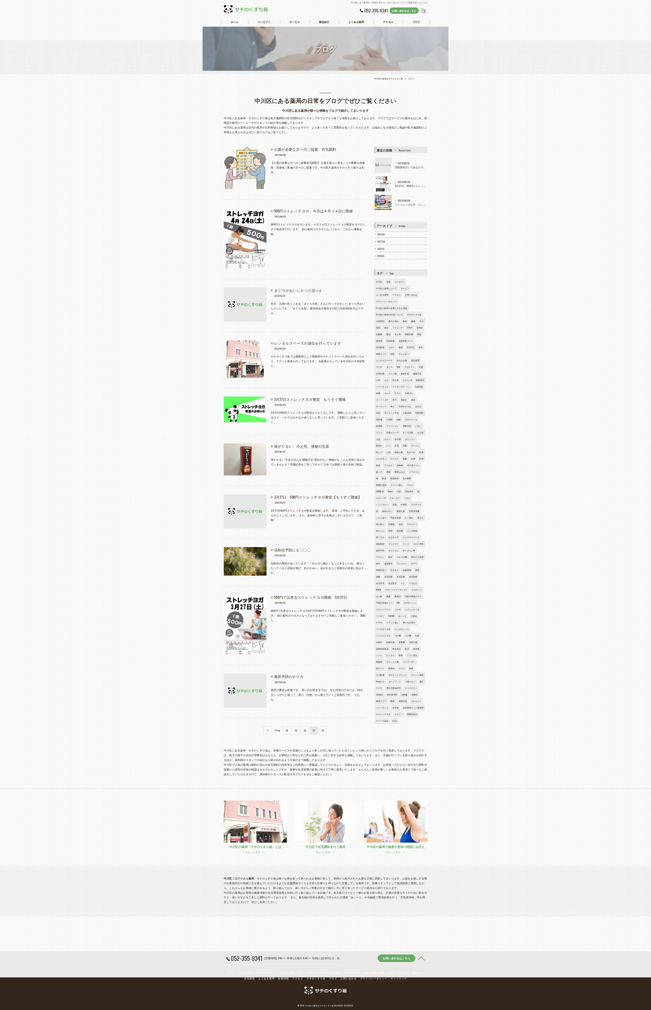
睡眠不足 (417, 373)
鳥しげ (379, 452)
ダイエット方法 (391, 412)
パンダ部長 (412, 530)
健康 (413, 321)
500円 (409, 327)
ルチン (387, 439)
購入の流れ (393, 321)
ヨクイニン (410, 439)
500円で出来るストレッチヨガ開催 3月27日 (310, 597)
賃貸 (413, 399)
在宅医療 (380, 373)
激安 (401, 347)
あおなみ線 (402, 360)
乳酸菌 (379, 334)
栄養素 (402, 642)
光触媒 (404, 694)
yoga (399, 419)
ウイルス (388, 465)
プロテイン (409, 366)
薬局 (388, 281)
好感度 (379, 425)
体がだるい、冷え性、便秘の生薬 (301, 446)
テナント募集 (417, 674)
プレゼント (416, 701)
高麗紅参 (409, 334)
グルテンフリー (383, 609)
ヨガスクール (411, 419)
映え (392, 406)
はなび (418, 406)
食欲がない (387, 511)
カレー (387, 393)
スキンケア (395, 498)
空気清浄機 (414, 511)
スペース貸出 (382, 720)
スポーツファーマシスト (396, 589)
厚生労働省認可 (393, 687)
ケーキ (379, 687)
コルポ (398, 609)
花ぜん (420, 517)
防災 (407, 648)
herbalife (419, 386)
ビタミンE (407, 380)
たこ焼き (409, 517)
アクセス (396, 294)
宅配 (405, 445)
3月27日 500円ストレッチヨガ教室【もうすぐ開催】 (318, 497)
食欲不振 (405, 373)
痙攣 (390, 530)
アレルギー (404, 353)
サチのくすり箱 (414, 314)
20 (304, 730)
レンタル (390, 655)
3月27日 (410, 347)
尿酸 (378, 576)
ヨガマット (417, 589)
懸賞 (392, 701)
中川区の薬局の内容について (389, 314)
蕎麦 (388, 596)
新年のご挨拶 (417, 556)
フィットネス (382, 399)
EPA (398, 602)
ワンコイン (402, 563)
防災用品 (396, 648)
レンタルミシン (402, 629)
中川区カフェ (413, 465)
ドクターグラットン (401, 386)
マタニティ (412, 524)
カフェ (402, 668)
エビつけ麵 (402, 556)
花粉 (392, 353)
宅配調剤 (419, 412)
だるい (418, 425)
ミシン (379, 655)
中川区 (379, 281)
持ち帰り (380, 524)
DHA (398, 366)
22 (322, 730)
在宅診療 (388, 576)
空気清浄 (409, 491)
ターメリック (395, 681)
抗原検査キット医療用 (413, 707)
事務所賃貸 (381, 484)
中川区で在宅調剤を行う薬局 (322, 972)
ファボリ (380, 615)
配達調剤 (394, 478)
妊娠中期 (390, 642)
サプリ (414, 563)
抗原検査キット (406, 340)
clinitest (379, 694)
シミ (388, 445)
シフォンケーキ (412, 609)
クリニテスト (411, 687)
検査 (421, 347)
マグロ (379, 366)
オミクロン (393, 550)
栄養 (378, 393)
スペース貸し (396, 484)
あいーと (402, 615)
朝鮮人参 (398, 452)
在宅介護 (413, 642)
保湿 (401, 524)
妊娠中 (379, 642)
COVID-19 (380, 491)
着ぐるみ (380, 537)
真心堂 (395, 380)
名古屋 (397, 439)
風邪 (378, 327)
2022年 (381, 241)
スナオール (416, 504)
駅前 (401, 655)
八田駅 (389, 419)
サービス (405, 288)
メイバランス (382, 707)
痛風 (417, 569)
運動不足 (407, 425)
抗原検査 (390, 340)
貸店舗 (379, 419)
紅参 (417, 635)
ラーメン (415, 445)
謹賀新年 (388, 563)
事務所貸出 (412, 714)
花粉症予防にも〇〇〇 (292, 549)
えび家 (379, 596)
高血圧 (397, 596)
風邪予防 (380, 550)
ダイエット (381, 406)
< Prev (277, 730)
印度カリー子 (392, 432)
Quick (390, 491)
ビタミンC (381, 498)
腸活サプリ (381, 701)
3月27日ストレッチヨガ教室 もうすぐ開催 (310, 399)
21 (314, 730)
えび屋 (420, 432)
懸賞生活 (403, 701)
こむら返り (381, 517)
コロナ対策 (418, 543)
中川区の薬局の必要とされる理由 (391, 308)
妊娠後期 (407, 569)
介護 (421, 366)
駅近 (390, 556)
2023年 (381, 234)
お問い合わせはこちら (404, 10)
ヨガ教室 (380, 674)
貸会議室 (415, 360)
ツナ (403, 583)
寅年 (378, 563)
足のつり (380, 668)
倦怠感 (379, 340)
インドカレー (382, 504)
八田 (388, 452)
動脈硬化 (420, 380)
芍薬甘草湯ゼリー (413, 596)
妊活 (394, 720)
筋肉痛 (400, 530)
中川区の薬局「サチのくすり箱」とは (279, 972)
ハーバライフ (382, 386)
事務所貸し (381, 569)
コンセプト (399, 281)
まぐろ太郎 (408, 432)
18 (286, 730)
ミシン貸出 (412, 655)
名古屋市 (380, 583)
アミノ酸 (392, 373)
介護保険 (407, 412)
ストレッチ (397, 327)
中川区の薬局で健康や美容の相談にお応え (369, 972)
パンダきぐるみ (383, 629)
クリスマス (393, 543)
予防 (399, 491)
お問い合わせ (411, 294)
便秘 (419, 334)
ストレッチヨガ (383, 714)
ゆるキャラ (393, 537)
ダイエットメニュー (397, 674)
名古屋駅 (407, 478)
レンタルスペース (384, 360)
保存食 (416, 648)
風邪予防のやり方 (288, 676)
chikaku (400, 465)
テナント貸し (392, 622)
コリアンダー (409, 661)
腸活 (388, 334)
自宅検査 (380, 347)
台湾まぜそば (405, 406)
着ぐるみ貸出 (409, 622)
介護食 (414, 615)
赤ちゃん (380, 530)
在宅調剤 (380, 321)
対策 (421, 452)
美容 (405, 321)
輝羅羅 (379, 661)
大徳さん (409, 393)
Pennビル (380, 681)
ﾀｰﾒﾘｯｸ (379, 622)
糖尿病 (391, 668)
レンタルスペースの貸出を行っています (307, 343)
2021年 (381, 249)
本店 (378, 412)
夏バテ (379, 471)
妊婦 (413, 458)
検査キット (381, 353)
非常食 (395, 707)
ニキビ (407, 498)
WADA (378, 589)
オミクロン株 (409, 550)
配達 (384, 478)
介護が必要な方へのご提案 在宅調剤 (305, 149)
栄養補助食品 (382, 648)
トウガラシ (414, 471)
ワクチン (380, 556)
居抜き (404, 399)
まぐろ (389, 366)
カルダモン (381, 458)
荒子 (394, 399)
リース (406, 543)
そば (378, 439)
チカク (397, 393)
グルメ (410, 484)
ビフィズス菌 (392, 661)
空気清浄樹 (392, 694)
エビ (386, 380)
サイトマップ (399, 978)
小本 (378, 380)
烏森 (394, 504)
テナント (399, 714)
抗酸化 (415, 694)
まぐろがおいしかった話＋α (297, 290)
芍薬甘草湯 (395, 517)
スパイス (394, 458)
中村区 (404, 504)
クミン (379, 432)
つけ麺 (398, 635)
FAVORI (391, 615)
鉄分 (386, 327)
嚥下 (422, 681)
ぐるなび (413, 583)
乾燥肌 (391, 524)
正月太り (394, 569)
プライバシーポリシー (386, 301)
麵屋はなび (399, 471)
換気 (378, 465)
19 (295, 730)
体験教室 (380, 543)
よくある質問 (382, 294)
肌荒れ (379, 445)
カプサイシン (410, 602)
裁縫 (411, 668)
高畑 (388, 471)
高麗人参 (401, 511)
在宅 (396, 445)
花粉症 (420, 327)
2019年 (381, 256)
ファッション (392, 425)
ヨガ (421, 321)
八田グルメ (410, 681)
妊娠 (421, 458)
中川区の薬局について (386, 288)
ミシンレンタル (383, 635)
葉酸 (405, 458)
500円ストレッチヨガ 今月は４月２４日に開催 (313, 210)
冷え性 (397, 334)
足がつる (411, 452)
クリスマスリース (411, 537)
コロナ (391, 347)
